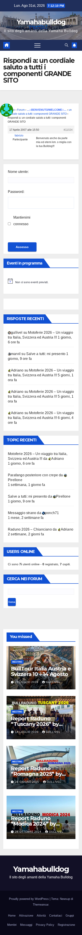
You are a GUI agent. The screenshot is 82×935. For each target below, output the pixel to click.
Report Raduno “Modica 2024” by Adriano (33, 823)
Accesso (22, 247)
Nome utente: (18, 172)
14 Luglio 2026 (27, 732)
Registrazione (66, 924)
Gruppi (70, 915)
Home (12, 915)
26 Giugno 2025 (27, 781)
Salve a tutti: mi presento (45, 354)
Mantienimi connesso (21, 221)
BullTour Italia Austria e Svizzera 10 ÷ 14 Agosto (41, 671)
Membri (12, 924)
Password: (16, 192)
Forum (21, 109)
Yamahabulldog (41, 22)
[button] (66, 45)
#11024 (68, 129)
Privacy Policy (45, 924)
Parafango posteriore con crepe (33, 475)
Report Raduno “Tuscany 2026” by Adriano (35, 724)
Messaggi (26, 924)
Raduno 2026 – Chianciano (30, 529)
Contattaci (55, 915)
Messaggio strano (22, 513)
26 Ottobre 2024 (28, 831)
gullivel (53, 682)
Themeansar (40, 904)
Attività (41, 915)
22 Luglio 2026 (27, 682)
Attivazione (26, 915)
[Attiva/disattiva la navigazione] (37, 45)
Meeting (17, 662)
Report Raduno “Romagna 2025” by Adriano (36, 774)
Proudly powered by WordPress (29, 899)
